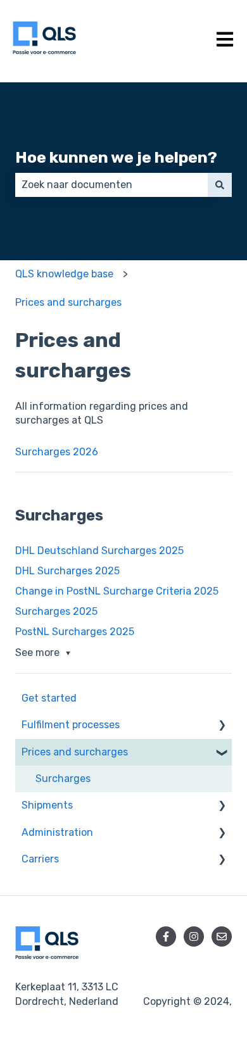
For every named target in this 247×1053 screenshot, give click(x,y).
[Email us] (222, 936)
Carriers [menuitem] (40, 859)
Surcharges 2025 (56, 611)
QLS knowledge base (64, 274)
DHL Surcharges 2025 (67, 571)
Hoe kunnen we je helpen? (116, 157)
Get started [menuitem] (49, 698)
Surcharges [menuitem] (63, 778)
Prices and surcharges (68, 302)
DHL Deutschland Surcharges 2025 (99, 551)
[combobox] (111, 185)
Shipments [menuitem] (47, 805)
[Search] (220, 185)
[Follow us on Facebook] (166, 936)
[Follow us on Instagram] (194, 936)
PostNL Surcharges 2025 (74, 632)
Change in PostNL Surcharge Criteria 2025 (116, 591)
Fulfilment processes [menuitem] (71, 725)
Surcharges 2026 (56, 452)
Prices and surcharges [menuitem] (75, 752)
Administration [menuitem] (57, 832)
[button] (222, 726)
